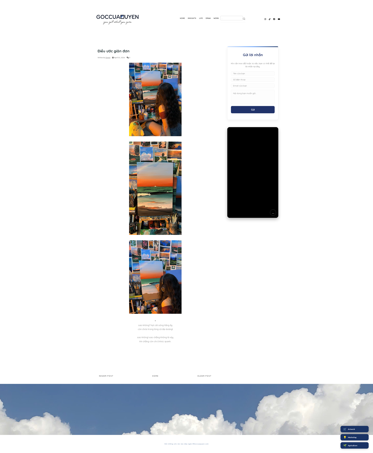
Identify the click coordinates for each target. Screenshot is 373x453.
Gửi (253, 109)
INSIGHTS (192, 18)
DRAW (208, 18)
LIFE (201, 18)
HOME (182, 18)
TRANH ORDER (104, 45)
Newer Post (106, 376)
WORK (216, 18)
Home (155, 376)
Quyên (107, 57)
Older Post (204, 376)
